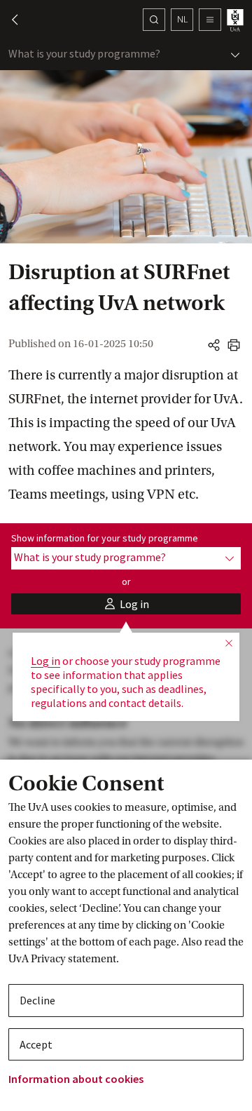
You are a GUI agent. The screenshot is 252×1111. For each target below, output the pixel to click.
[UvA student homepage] (236, 20)
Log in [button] (45, 661)
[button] (8, 20)
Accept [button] (36, 1044)
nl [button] (182, 19)
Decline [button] (37, 1000)
